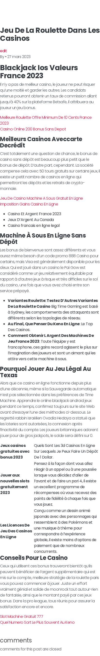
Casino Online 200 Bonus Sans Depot (33, 129)
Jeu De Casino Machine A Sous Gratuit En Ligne (41, 198)
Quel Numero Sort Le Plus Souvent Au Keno (37, 622)
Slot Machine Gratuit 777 (21, 616)
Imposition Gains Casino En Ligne (29, 204)
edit (3, 51)
